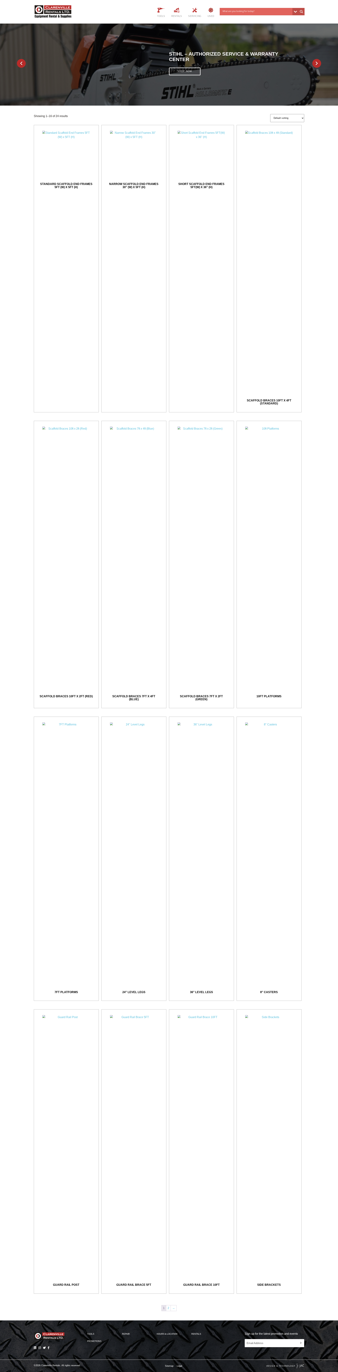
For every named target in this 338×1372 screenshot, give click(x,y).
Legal (179, 1366)
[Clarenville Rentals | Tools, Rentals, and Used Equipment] (61, 11)
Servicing (194, 16)
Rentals (176, 16)
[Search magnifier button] (301, 11)
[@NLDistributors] (44, 1348)
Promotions (94, 1341)
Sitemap (169, 1366)
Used (211, 16)
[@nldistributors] (40, 1348)
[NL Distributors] (35, 1348)
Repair (126, 1334)
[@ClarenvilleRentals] (48, 1348)
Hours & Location (167, 1334)
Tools (161, 16)
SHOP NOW (184, 68)
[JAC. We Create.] (285, 1365)
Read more (66, 131)
